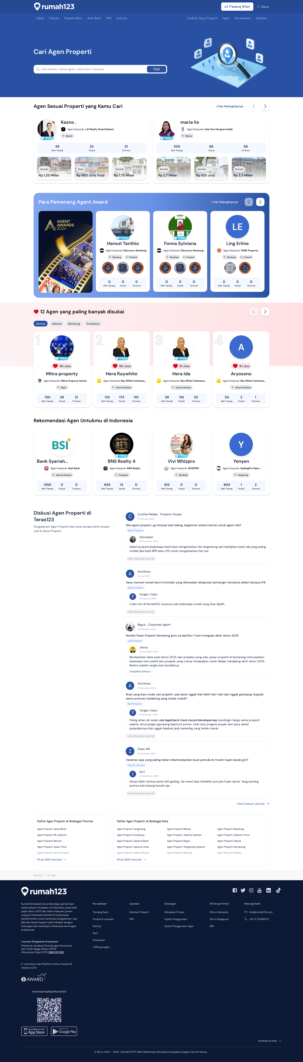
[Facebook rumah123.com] (234, 890)
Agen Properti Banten (49, 841)
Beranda (38, 875)
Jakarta (57, 323)
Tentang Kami (101, 912)
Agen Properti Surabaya (130, 835)
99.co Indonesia (219, 912)
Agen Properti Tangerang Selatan (186, 847)
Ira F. (142, 771)
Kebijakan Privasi (174, 912)
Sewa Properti (136, 587)
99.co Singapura (219, 919)
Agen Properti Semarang (231, 847)
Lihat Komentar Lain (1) (141, 611)
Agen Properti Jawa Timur (52, 847)
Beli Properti (135, 703)
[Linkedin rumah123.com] (268, 890)
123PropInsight (101, 947)
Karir (95, 933)
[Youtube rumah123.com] (259, 890)
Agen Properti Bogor (178, 841)
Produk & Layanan (103, 919)
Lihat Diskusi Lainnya (250, 804)
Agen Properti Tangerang (131, 829)
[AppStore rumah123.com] (34, 1031)
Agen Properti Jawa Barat (51, 829)
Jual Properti (135, 640)
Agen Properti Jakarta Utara (133, 847)
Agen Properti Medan (229, 852)
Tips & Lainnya (136, 765)
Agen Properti (135, 530)
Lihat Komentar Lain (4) (141, 558)
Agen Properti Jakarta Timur (233, 835)
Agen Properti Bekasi (179, 829)
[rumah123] (44, 892)
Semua (40, 323)
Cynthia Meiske (147, 514)
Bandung (74, 323)
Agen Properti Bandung (230, 829)
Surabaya (93, 323)
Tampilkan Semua (139, 671)
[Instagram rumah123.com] (251, 890)
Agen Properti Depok (229, 841)
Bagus (141, 624)
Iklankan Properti (139, 912)
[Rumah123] (54, 6)
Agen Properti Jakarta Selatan (184, 835)
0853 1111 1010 (56, 952)
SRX (212, 926)
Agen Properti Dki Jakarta (51, 835)
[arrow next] (265, 106)
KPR (131, 919)
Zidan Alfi (143, 749)
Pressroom (99, 940)
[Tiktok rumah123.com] (278, 890)
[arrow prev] (254, 106)
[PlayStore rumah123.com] (64, 1031)
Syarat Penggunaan (175, 919)
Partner (97, 926)
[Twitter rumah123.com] (243, 890)
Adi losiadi (146, 537)
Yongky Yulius (148, 594)
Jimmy (143, 647)
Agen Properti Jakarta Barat (133, 841)
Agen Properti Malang (179, 852)
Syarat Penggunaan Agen (179, 926)
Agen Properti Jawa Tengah (53, 852)
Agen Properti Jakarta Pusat (133, 852)
